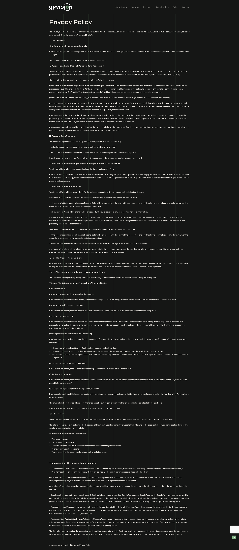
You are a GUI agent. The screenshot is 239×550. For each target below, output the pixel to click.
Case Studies (162, 7)
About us (135, 7)
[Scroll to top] (234, 537)
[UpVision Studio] (60, 7)
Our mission (121, 7)
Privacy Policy (85, 545)
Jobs (175, 7)
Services (147, 7)
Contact (185, 7)
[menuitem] (122, 7)
